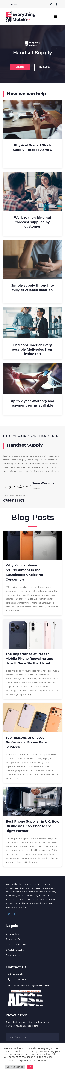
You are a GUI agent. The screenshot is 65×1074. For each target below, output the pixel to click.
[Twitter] (50, 4)
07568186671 (13, 500)
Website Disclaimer (16, 950)
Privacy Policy (14, 933)
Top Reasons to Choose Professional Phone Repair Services (28, 742)
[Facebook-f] (56, 4)
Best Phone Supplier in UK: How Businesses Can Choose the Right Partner (32, 826)
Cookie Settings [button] (15, 1067)
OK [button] (30, 1067)
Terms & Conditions (17, 944)
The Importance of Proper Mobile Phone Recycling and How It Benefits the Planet (29, 659)
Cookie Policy (14, 955)
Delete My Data (15, 939)
